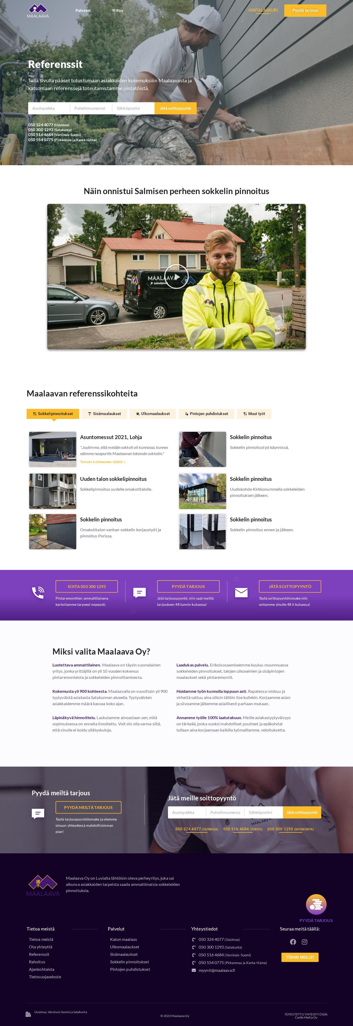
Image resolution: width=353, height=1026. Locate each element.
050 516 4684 (40, 134)
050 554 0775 (40, 139)
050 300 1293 (40, 129)
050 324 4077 (40, 124)
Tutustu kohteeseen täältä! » (103, 461)
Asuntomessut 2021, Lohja (111, 437)
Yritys (117, 10)
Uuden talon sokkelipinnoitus (113, 479)
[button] (176, 276)
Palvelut (83, 10)
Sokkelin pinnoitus (251, 437)
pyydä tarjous (316, 920)
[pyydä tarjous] (316, 904)
